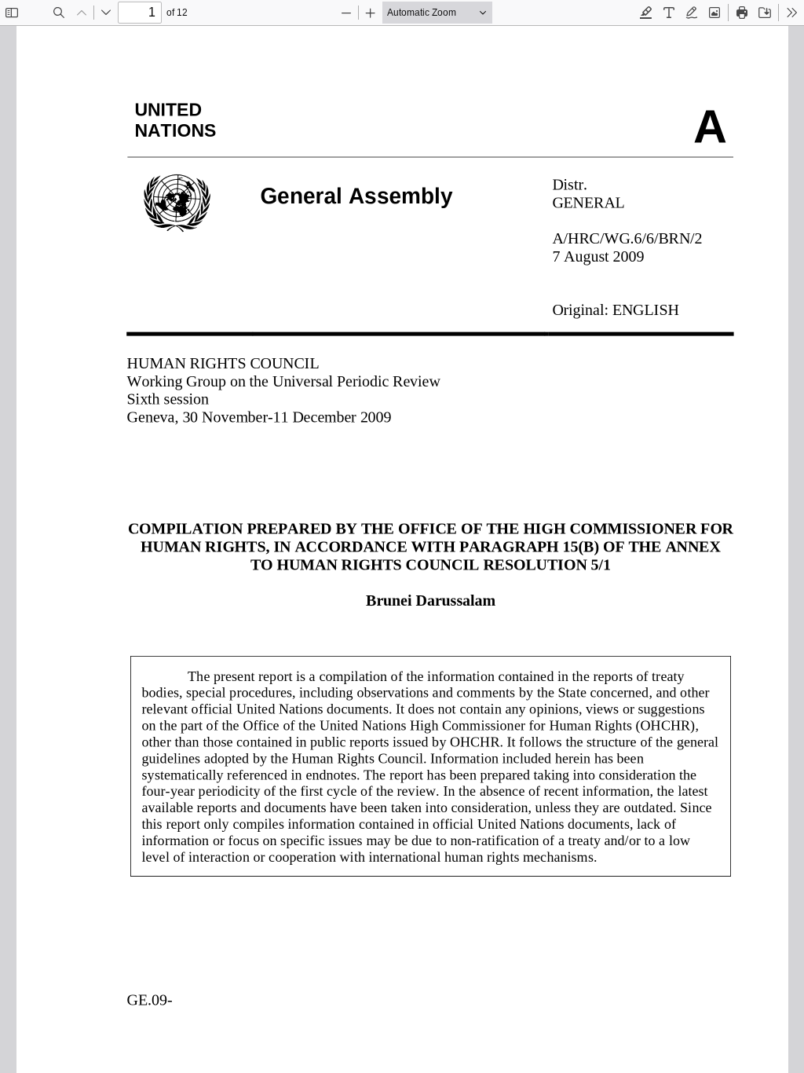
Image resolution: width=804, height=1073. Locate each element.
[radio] (646, 13)
